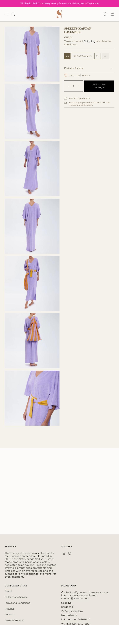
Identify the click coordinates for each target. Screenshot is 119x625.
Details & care (73, 68)
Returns (9, 608)
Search (9, 591)
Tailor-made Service (16, 596)
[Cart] (112, 14)
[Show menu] (6, 14)
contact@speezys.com (75, 598)
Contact (9, 614)
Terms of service (14, 620)
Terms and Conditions (17, 602)
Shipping (89, 41)
